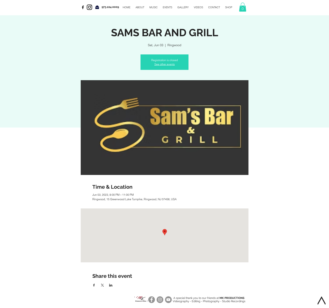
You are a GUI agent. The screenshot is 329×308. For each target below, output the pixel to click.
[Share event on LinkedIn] (110, 285)
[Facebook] (151, 299)
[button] (242, 7)
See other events (164, 64)
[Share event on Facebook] (94, 285)
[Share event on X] (102, 285)
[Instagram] (89, 7)
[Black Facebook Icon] (83, 7)
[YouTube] (168, 299)
